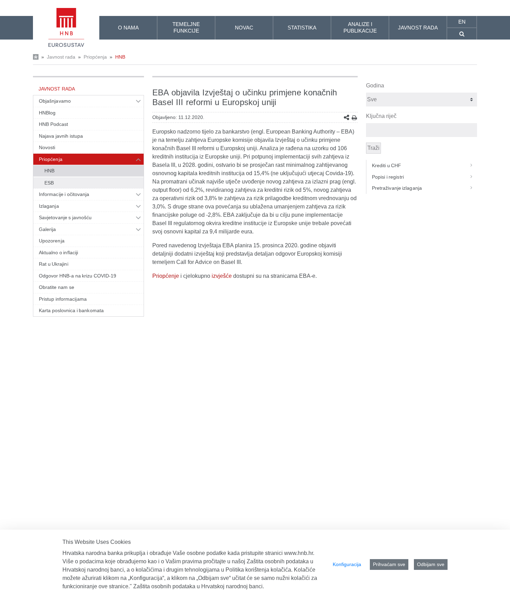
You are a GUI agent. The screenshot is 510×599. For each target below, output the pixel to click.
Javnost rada (61, 57)
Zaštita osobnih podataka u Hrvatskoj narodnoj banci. (198, 586)
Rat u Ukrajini (53, 264)
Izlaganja (49, 206)
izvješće (222, 276)
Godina (375, 85)
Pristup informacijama (63, 299)
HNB (120, 57)
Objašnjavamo (55, 101)
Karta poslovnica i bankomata (71, 310)
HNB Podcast (53, 124)
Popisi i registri (388, 177)
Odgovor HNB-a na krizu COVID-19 (77, 276)
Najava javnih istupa (61, 136)
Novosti (47, 147)
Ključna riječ (381, 116)
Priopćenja (95, 57)
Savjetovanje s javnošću (65, 217)
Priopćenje (165, 276)
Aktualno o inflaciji (58, 252)
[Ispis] (354, 118)
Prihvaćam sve (389, 564)
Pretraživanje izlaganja (397, 188)
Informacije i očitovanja (64, 194)
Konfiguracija (347, 564)
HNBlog (47, 112)
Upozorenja (52, 240)
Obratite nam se (56, 287)
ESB (49, 183)
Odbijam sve (430, 564)
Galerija (47, 229)
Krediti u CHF (386, 165)
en (462, 22)
